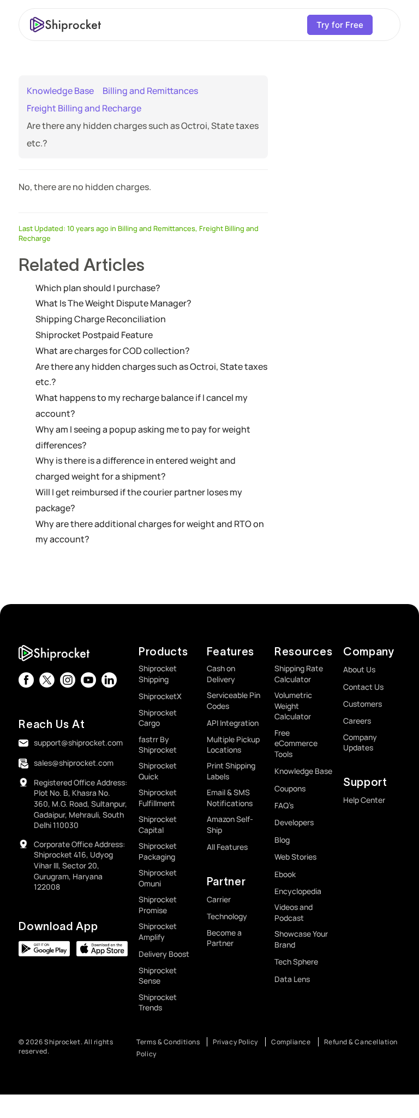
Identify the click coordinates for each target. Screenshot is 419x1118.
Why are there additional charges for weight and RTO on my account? (149, 532)
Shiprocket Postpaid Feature (94, 335)
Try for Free (339, 25)
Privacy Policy (235, 1041)
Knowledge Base (60, 91)
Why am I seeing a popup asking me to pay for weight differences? (142, 437)
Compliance (291, 1041)
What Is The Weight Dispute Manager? (113, 303)
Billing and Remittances (150, 91)
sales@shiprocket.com (73, 763)
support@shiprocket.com (78, 742)
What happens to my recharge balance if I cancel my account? (141, 405)
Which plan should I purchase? (97, 288)
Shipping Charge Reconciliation (100, 319)
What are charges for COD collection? (112, 351)
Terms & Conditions (168, 1041)
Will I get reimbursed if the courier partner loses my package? (138, 500)
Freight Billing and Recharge (84, 108)
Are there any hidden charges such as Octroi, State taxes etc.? (151, 374)
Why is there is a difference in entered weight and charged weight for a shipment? (135, 468)
